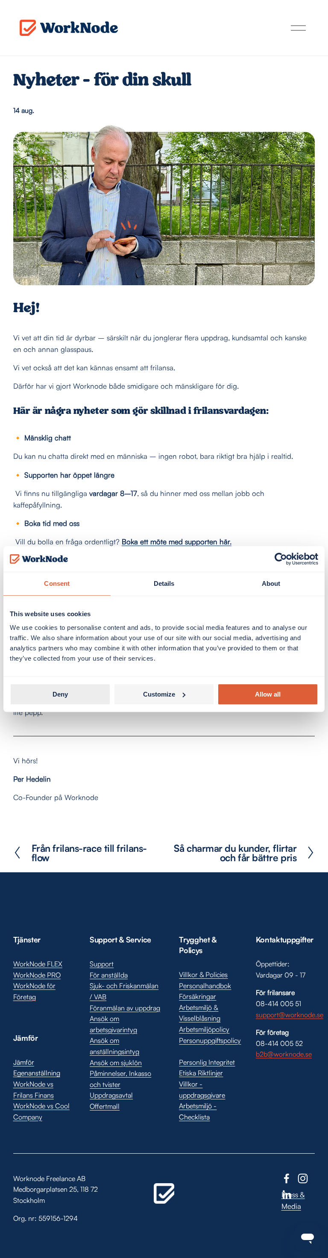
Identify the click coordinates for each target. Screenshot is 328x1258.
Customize (159, 694)
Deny (60, 694)
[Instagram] (303, 1178)
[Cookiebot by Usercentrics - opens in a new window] (280, 558)
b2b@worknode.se (284, 1054)
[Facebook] (286, 1178)
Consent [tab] (57, 583)
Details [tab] (164, 583)
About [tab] (271, 583)
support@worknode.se (289, 1014)
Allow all (268, 694)
